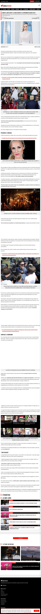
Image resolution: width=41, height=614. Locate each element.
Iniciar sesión (37, 1)
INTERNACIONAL (25, 9)
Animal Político (3, 600)
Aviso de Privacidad (27, 611)
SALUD (21, 9)
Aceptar (36, 610)
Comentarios (20, 538)
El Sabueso (3, 602)
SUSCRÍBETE (32, 1)
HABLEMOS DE (39, 9)
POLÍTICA (4, 9)
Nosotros (2, 591)
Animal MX (2, 604)
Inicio (2, 590)
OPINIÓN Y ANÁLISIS (32, 9)
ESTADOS (8, 9)
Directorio (2, 592)
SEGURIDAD (17, 9)
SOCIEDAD (12, 9)
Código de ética (4, 595)
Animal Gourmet (3, 601)
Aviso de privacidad (4, 594)
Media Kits (4, 585)
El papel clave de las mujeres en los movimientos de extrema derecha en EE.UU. (19, 138)
